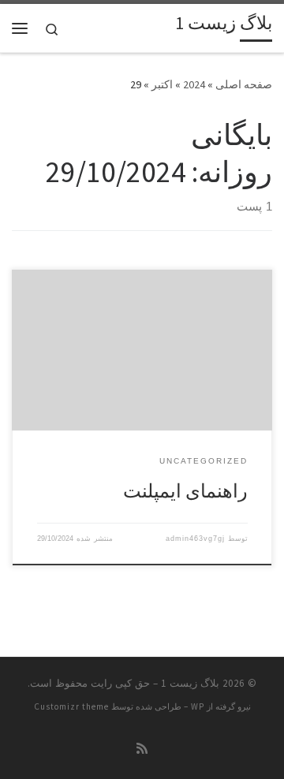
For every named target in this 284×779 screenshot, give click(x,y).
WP (197, 706)
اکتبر (162, 84)
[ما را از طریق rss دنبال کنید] (142, 748)
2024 (194, 84)
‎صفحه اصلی (243, 84)
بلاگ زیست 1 (190, 683)
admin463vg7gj (195, 538)
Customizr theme (71, 706)
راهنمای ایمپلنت (185, 490)
